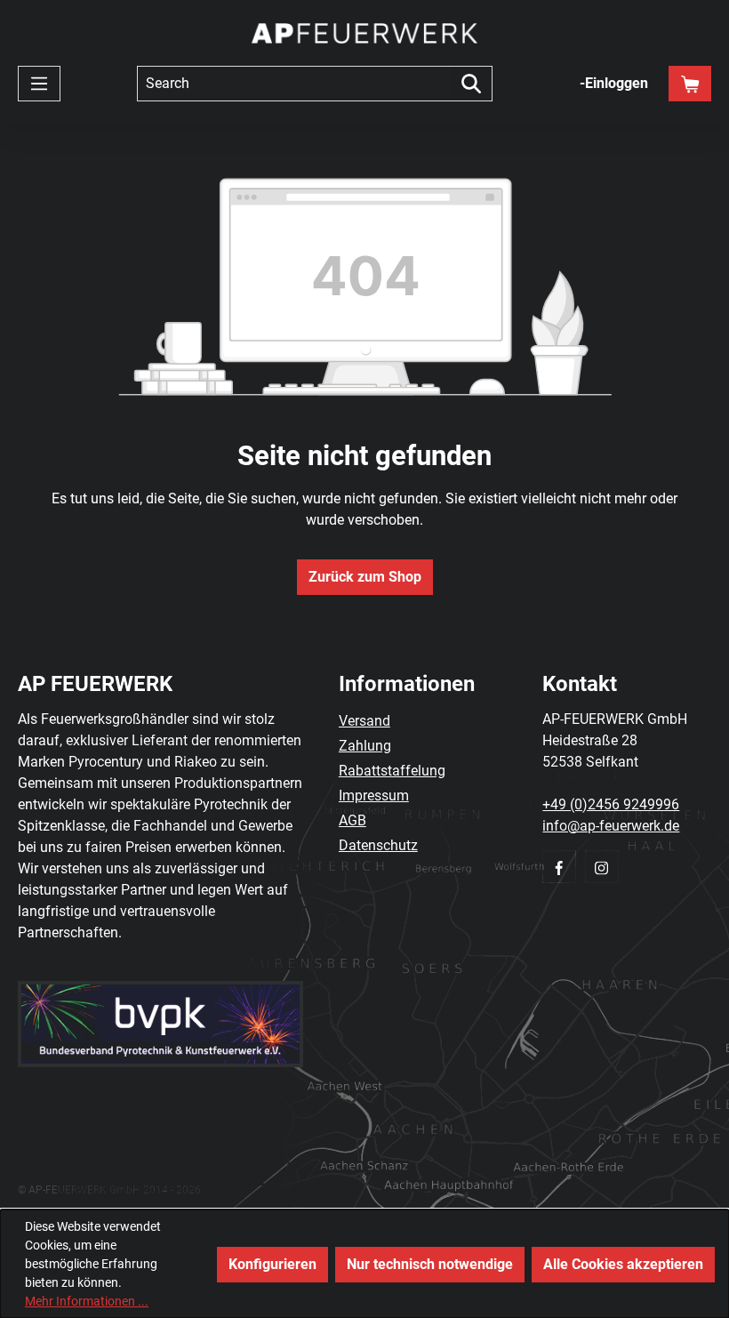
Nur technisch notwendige (430, 1264)
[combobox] (294, 83)
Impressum (374, 795)
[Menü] (39, 83)
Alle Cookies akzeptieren (623, 1264)
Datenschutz (378, 845)
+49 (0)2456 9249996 (610, 804)
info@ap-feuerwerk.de (610, 825)
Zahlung (365, 745)
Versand (364, 720)
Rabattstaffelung (392, 770)
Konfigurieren (272, 1264)
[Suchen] (472, 83)
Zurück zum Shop (364, 576)
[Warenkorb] (690, 83)
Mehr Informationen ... (86, 1301)
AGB (352, 820)
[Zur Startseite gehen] (364, 33)
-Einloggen (614, 83)
